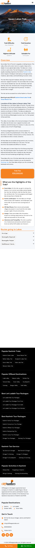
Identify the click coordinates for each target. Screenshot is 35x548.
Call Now (10, 546)
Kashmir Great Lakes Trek (22, 97)
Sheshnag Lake (5, 162)
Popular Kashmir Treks (11, 351)
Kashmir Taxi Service (10, 446)
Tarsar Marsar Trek (6, 99)
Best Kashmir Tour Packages (14, 416)
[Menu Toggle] (32, 2)
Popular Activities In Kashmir (14, 466)
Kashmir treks (27, 72)
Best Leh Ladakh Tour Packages (15, 393)
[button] (17, 234)
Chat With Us (28, 546)
